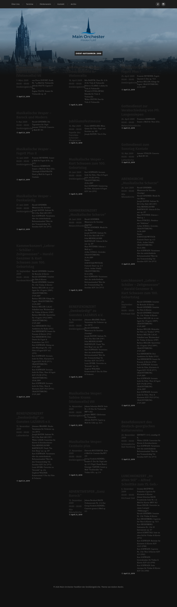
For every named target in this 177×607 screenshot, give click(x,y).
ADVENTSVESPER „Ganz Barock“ (87, 493)
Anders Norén (117, 587)
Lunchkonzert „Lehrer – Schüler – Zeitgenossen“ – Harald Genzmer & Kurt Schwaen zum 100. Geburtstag (140, 288)
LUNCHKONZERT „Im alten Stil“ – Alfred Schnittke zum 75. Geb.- (139, 480)
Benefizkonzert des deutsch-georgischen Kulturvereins (138, 426)
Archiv (73, 4)
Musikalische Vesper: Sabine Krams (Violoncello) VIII (85, 397)
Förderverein (45, 4)
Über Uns (15, 4)
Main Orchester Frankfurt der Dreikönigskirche (80, 587)
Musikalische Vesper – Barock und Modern (33, 115)
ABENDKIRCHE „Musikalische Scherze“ (139, 181)
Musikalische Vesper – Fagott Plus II (33, 151)
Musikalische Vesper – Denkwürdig (33, 198)
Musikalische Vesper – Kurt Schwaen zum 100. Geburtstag (87, 163)
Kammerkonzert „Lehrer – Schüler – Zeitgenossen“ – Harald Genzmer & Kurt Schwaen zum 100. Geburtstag (35, 256)
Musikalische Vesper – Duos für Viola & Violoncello (86, 71)
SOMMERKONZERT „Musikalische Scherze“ (87, 212)
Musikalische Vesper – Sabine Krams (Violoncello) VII (33, 71)
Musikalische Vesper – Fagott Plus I (138, 69)
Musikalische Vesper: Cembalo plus (85, 444)
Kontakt (60, 4)
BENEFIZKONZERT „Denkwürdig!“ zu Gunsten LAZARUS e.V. (86, 311)
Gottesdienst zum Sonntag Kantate (135, 147)
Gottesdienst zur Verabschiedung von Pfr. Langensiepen (140, 110)
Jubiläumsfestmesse (85, 121)
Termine (29, 4)
